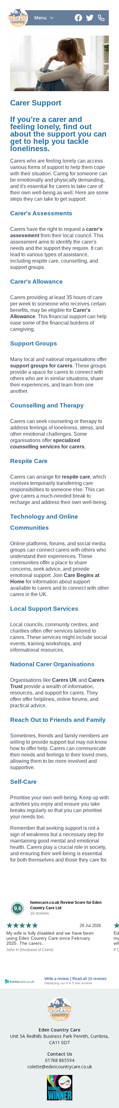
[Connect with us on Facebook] (79, 18)
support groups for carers (41, 365)
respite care (76, 477)
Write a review (56, 979)
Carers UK (64, 680)
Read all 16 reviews (89, 979)
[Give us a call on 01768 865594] (101, 18)
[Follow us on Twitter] (90, 18)
